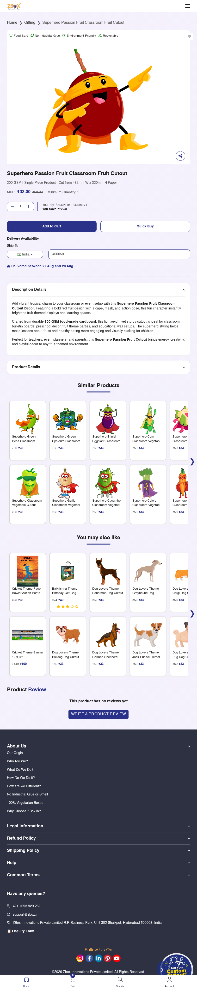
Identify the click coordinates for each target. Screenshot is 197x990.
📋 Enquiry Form (20, 931)
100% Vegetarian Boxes (25, 803)
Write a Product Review (98, 714)
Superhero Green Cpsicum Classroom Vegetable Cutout (66, 441)
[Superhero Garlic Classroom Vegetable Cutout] (67, 479)
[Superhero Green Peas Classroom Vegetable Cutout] (27, 415)
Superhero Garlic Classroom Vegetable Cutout (67, 505)
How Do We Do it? (21, 778)
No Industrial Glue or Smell (27, 794)
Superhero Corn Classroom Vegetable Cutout (147, 441)
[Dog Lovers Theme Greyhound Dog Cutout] (148, 567)
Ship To (12, 246)
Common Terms (23, 875)
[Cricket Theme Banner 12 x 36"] (27, 631)
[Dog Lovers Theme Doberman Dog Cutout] (107, 567)
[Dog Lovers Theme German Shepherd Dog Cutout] (107, 631)
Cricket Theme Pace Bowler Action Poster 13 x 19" (26, 593)
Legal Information (25, 826)
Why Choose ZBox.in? (24, 811)
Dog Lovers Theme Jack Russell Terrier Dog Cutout (146, 657)
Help (11, 863)
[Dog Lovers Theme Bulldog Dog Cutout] (67, 631)
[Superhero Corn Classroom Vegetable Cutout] (148, 415)
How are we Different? (24, 786)
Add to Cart (51, 226)
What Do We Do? (20, 769)
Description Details (29, 290)
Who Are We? (17, 761)
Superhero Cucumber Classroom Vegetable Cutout (107, 505)
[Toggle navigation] (187, 6)
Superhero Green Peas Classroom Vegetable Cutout (24, 441)
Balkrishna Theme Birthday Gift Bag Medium (64, 593)
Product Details (26, 367)
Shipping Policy (23, 850)
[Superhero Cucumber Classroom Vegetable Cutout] (107, 479)
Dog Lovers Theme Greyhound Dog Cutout (145, 593)
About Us (16, 746)
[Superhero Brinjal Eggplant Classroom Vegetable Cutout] (107, 415)
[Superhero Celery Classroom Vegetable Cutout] (148, 479)
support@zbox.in (25, 914)
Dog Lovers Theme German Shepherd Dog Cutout (105, 657)
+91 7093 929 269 (27, 906)
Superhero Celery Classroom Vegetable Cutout (147, 505)
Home (12, 23)
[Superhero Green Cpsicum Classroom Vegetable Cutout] (67, 415)
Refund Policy (21, 838)
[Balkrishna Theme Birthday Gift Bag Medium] (67, 567)
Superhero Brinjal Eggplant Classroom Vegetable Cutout (106, 441)
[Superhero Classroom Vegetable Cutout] (27, 479)
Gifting (29, 23)
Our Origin (15, 753)
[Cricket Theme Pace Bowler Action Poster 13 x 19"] (27, 567)
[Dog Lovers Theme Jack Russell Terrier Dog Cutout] (148, 631)
